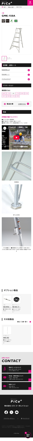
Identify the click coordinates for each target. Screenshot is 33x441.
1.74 (17, 93)
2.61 (4, 96)
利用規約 (15, 427)
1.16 (8, 93)
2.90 (8, 96)
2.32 (26, 93)
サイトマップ (26, 418)
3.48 (17, 96)
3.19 (13, 96)
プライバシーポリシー (9, 418)
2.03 (22, 93)
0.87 (4, 93)
